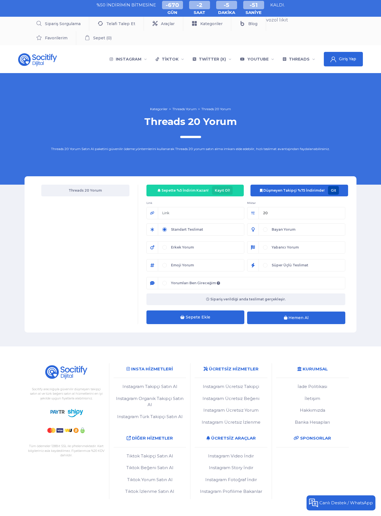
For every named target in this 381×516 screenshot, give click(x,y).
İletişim (312, 398)
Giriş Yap (347, 58)
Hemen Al (297, 317)
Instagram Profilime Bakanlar (231, 491)
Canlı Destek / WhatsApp (346, 502)
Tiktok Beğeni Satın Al (149, 467)
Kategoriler (159, 109)
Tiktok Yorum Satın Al (149, 479)
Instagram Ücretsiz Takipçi (231, 386)
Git (333, 190)
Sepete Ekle (197, 317)
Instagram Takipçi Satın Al (149, 386)
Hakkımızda (312, 410)
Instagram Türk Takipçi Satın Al (149, 416)
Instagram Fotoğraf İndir (231, 479)
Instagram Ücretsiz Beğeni (230, 398)
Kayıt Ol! (222, 190)
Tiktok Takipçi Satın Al (150, 456)
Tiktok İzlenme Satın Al (149, 491)
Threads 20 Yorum (216, 109)
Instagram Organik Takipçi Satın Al (150, 402)
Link (149, 202)
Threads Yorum (184, 109)
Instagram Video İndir (231, 456)
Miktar (251, 202)
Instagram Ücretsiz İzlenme (231, 422)
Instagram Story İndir (231, 467)
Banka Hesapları (312, 422)
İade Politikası (312, 386)
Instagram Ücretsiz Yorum (231, 410)
